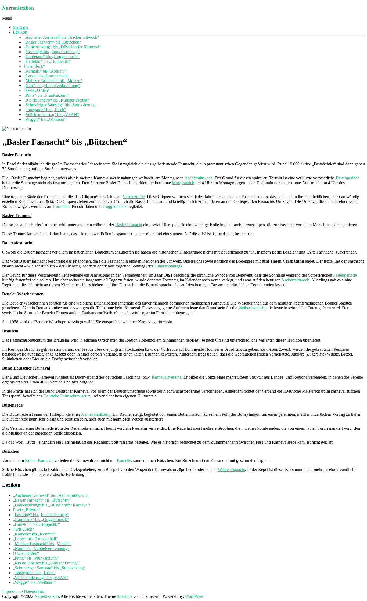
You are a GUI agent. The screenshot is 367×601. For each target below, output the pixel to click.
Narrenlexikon (18, 8)
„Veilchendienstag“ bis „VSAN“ (51, 114)
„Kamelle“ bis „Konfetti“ (45, 71)
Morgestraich (183, 182)
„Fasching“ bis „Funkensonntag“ (52, 51)
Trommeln (61, 206)
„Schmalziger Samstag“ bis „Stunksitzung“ (60, 105)
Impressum (11, 591)
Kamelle (124, 460)
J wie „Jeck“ (34, 66)
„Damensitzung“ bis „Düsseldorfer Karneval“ (62, 47)
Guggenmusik (115, 206)
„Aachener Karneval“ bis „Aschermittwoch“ (61, 37)
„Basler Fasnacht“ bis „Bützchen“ (52, 42)
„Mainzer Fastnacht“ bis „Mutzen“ (53, 80)
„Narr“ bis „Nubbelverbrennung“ (52, 85)
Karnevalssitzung (95, 414)
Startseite (20, 27)
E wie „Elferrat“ (26, 510)
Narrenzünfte (134, 196)
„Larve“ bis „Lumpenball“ (46, 76)
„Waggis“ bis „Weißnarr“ (45, 119)
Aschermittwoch (199, 178)
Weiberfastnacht (251, 308)
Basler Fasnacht (128, 224)
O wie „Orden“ (37, 90)
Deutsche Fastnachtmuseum (67, 396)
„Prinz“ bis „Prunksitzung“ (46, 95)
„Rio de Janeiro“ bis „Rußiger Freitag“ (56, 100)
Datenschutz (34, 591)
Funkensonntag (167, 266)
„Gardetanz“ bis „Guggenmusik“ (52, 56)
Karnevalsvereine (166, 377)
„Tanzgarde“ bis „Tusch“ (45, 109)
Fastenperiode (347, 178)
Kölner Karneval (39, 460)
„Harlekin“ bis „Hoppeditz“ (47, 61)
